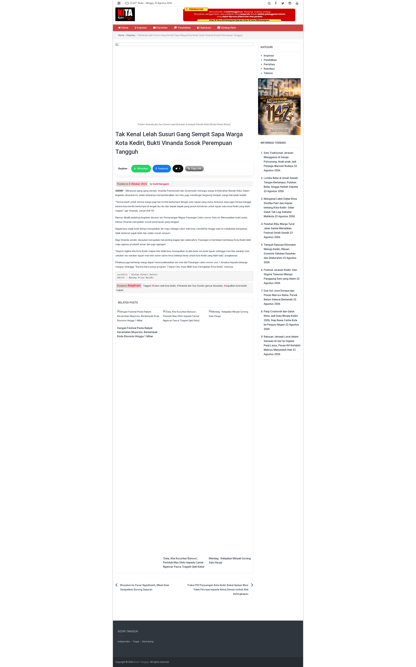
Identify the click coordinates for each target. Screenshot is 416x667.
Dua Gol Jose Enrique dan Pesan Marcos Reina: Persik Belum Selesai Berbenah (280, 295)
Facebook (163, 168)
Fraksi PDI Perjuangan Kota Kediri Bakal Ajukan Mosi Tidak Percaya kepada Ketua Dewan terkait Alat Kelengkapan (218, 589)
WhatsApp (142, 168)
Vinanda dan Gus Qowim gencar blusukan (200, 285)
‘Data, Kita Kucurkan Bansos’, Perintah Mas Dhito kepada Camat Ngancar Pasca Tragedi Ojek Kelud (183, 562)
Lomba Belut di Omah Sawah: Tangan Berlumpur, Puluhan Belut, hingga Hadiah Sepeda (281, 182)
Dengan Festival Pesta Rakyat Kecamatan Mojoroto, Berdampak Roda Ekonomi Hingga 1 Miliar (137, 332)
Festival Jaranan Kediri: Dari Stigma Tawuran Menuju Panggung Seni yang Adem (280, 274)
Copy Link (196, 168)
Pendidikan (184, 27)
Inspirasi (141, 27)
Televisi (268, 73)
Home (124, 27)
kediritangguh (161, 183)
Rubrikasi (205, 27)
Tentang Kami (228, 27)
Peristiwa (161, 27)
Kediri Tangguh (141, 662)
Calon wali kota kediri (164, 285)
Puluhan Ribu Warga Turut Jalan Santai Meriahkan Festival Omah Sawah (279, 228)
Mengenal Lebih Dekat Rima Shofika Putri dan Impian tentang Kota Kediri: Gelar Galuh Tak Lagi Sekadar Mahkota (280, 207)
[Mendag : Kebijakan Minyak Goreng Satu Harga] (230, 431)
